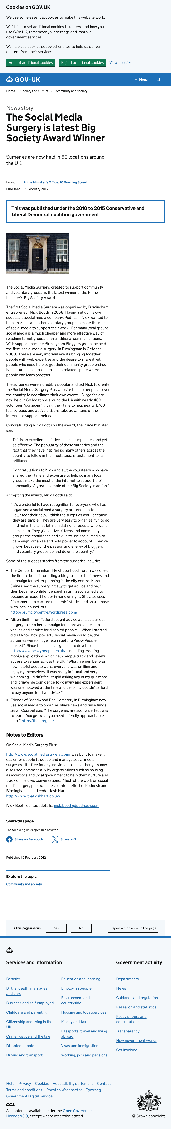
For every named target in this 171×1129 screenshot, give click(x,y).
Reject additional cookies (82, 62)
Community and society (70, 91)
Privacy (25, 1083)
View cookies (120, 63)
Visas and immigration (79, 1045)
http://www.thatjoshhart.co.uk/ (33, 796)
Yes (60, 928)
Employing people (76, 988)
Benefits (13, 978)
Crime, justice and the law (28, 1036)
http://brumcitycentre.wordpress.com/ (44, 612)
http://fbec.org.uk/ (38, 720)
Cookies (42, 1083)
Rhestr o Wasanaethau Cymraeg (73, 1089)
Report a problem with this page (133, 928)
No (85, 928)
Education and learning (80, 978)
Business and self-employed (30, 1002)
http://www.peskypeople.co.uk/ (38, 650)
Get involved (126, 1050)
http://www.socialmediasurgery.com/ (38, 754)
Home (10, 91)
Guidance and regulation (137, 997)
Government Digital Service (29, 1096)
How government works (136, 1040)
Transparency (128, 1031)
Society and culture (34, 91)
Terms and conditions (24, 1089)
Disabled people (20, 1045)
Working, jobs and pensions (84, 1055)
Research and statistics (136, 1007)
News (121, 988)
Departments (127, 978)
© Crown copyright (148, 1116)
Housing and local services (83, 1012)
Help (10, 1083)
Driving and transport (24, 1055)
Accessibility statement (73, 1083)
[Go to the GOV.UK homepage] (23, 79)
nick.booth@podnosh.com (76, 805)
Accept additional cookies (31, 62)
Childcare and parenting (27, 1012)
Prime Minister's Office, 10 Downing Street (55, 182)
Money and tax (73, 1021)
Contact (104, 1083)
